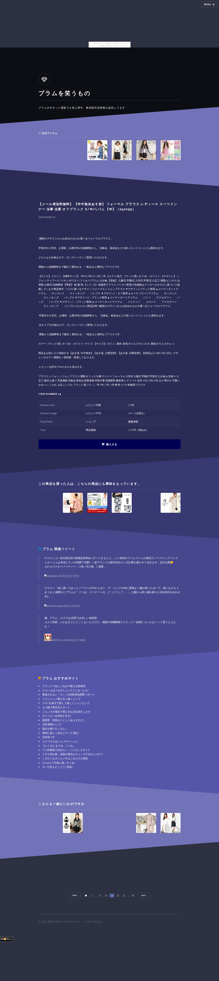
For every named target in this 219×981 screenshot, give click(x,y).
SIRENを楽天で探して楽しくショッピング (66, 703)
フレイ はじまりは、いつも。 (59, 745)
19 (112, 895)
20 (118, 895)
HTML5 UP (97, 921)
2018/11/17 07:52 (70, 576)
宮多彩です (48, 737)
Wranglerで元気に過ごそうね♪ (59, 762)
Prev (75, 895)
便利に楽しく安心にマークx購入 (60, 733)
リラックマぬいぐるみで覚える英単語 (63, 686)
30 (133, 895)
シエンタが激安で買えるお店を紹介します (66, 711)
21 (124, 895)
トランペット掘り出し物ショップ (61, 698)
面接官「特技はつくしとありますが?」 (64, 720)
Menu (207, 4)
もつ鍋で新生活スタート (56, 707)
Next (144, 895)
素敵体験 (133, 421)
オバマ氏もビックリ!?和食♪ (57, 767)
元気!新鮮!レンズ (51, 724)
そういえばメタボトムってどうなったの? (65, 690)
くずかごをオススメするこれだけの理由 (65, 758)
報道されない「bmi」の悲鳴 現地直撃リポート (68, 694)
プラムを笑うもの (50, 921)
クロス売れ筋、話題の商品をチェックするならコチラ (72, 754)
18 (106, 895)
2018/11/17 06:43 (76, 640)
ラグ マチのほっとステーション (60, 741)
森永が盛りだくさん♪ (54, 728)
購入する (111, 444)
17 (99, 895)
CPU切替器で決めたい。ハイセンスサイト (66, 750)
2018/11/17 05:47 (71, 606)
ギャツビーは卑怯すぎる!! (56, 715)
